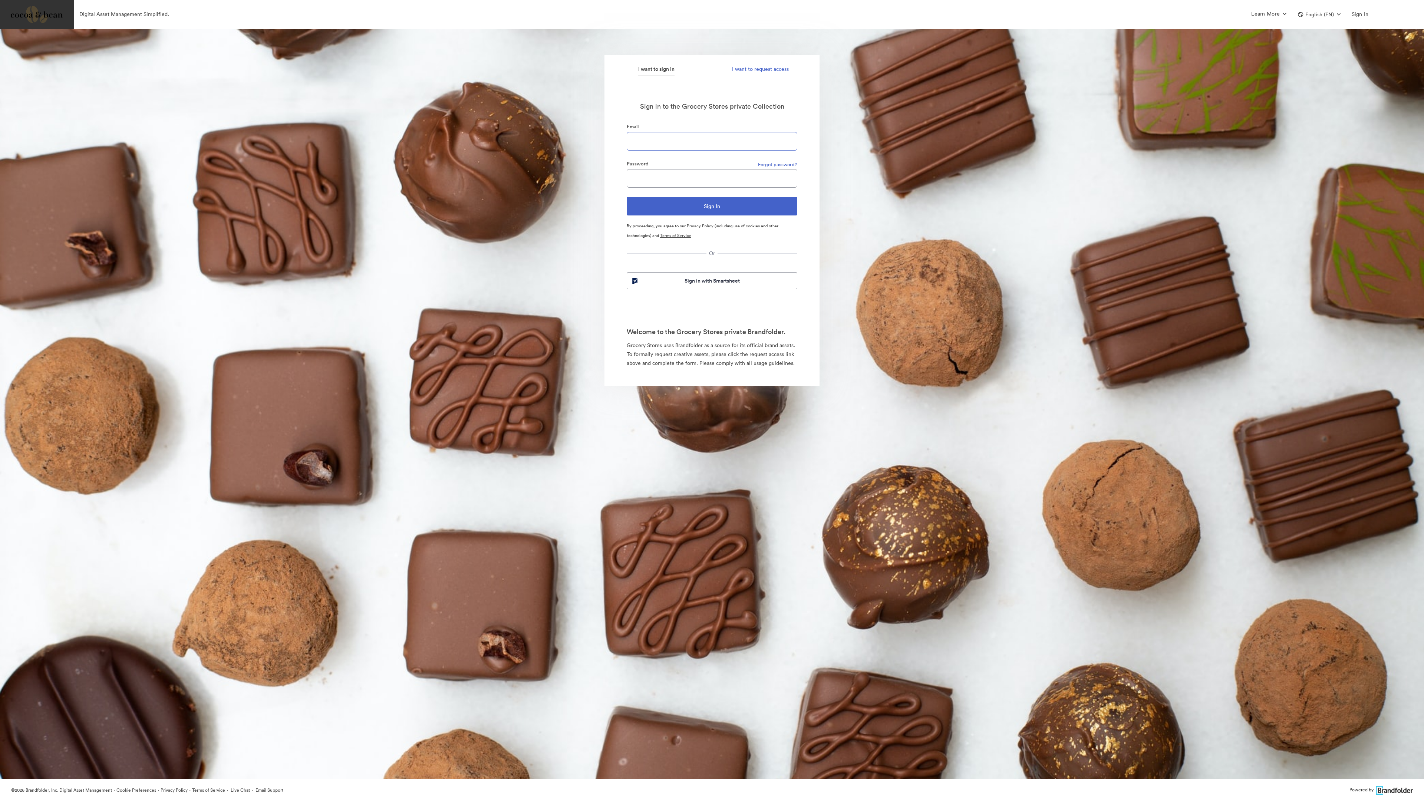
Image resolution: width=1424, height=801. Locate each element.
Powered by (1361, 790)
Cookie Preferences (136, 790)
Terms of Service (675, 235)
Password (638, 164)
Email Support (268, 790)
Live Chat (240, 790)
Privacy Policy (700, 226)
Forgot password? (777, 164)
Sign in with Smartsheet (712, 280)
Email (633, 126)
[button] (1319, 14)
